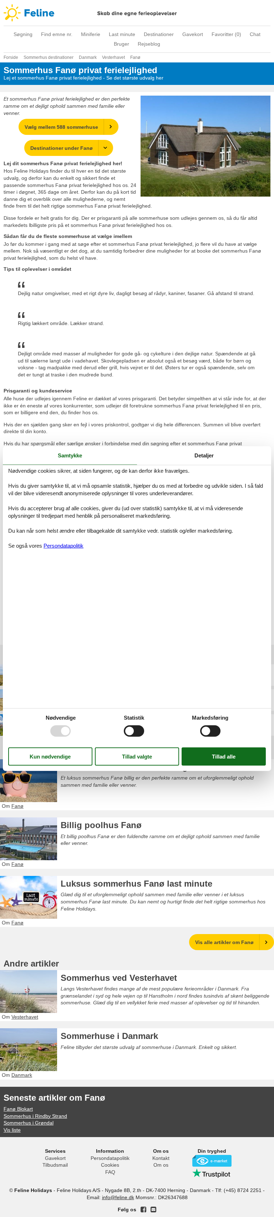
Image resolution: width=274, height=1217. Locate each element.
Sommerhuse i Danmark (109, 1036)
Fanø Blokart (18, 1109)
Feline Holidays (137, 13)
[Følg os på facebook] (143, 1209)
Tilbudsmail (55, 1165)
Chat (255, 34)
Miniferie (90, 34)
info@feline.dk (118, 1197)
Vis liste (12, 1130)
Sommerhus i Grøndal (29, 1123)
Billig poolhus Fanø (101, 825)
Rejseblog (149, 44)
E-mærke (212, 1161)
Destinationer (159, 34)
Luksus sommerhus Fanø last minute (136, 883)
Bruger (121, 44)
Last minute (122, 34)
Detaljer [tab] (204, 455)
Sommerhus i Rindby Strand (35, 1116)
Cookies (110, 1165)
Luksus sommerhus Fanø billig (124, 767)
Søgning (23, 34)
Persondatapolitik (110, 1158)
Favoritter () (226, 34)
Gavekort (192, 34)
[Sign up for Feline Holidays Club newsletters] (153, 1209)
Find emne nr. (56, 34)
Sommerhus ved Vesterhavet (119, 978)
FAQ (110, 1172)
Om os (160, 1165)
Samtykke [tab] (70, 455)
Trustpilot (212, 1173)
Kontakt (160, 1158)
